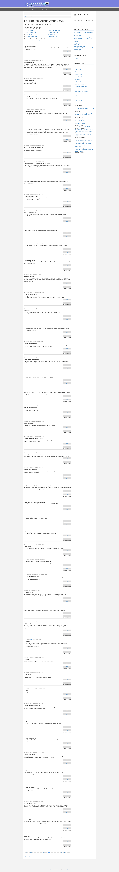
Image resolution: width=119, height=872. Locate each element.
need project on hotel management (32, 454)
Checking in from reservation (54, 32)
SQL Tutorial (78, 67)
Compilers (51, 9)
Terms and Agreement (66, 869)
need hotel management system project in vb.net (35, 244)
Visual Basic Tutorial (79, 76)
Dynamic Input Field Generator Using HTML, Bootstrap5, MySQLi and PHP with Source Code (84, 145)
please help (27, 836)
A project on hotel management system (33, 147)
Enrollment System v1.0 (79, 35)
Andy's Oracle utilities (80, 123)
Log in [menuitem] (76, 58)
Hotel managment (28, 674)
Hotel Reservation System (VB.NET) (82, 37)
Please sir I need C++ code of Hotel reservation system (38, 561)
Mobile (58, 9)
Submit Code (77, 9)
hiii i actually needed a (29, 62)
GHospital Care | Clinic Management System (83, 32)
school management (29, 532)
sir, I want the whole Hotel (30, 803)
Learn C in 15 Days (79, 84)
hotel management (28, 310)
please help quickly (28, 423)
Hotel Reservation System (79, 34)
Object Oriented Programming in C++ (83, 86)
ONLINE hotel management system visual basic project (37, 163)
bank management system (30, 407)
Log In (83, 9)
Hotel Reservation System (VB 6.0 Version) (33, 41)
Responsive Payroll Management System (83, 50)
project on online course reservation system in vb (35, 180)
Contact (70, 9)
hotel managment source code (33, 517)
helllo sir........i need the (31, 738)
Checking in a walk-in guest (54, 30)
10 (55, 852)
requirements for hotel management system (34, 502)
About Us (64, 865)
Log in (67, 51)
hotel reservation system (30, 260)
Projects (36, 9)
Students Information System (80, 46)
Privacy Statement (52, 869)
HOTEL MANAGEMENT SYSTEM (31, 359)
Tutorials (64, 9)
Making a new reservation (31, 36)
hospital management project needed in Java (34, 376)
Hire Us (69, 865)
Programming (44, 9)
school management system (30, 212)
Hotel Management (28, 592)
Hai (25, 609)
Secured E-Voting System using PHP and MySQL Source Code (84, 119)
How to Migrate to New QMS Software (83, 126)
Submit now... (79, 26)
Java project (28, 128)
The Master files (29, 30)
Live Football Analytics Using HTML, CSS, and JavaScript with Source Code (83, 139)
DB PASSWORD (28, 546)
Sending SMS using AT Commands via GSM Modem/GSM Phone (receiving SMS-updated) (83, 40)
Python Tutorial (78, 100)
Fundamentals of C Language (81, 91)
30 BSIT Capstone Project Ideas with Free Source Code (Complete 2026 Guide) (84, 130)
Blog (32, 9)
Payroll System (77, 44)
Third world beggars (29, 276)
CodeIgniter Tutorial (79, 72)
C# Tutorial (77, 79)
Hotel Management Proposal (30, 196)
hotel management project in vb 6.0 (34, 111)
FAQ (57, 865)
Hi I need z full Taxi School (30, 46)
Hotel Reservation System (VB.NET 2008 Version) (35, 43)
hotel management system (30, 343)
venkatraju (31, 639)
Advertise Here (51, 865)
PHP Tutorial (78, 69)
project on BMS (27, 820)
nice (27, 690)
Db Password (27, 659)
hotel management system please (32, 705)
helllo (27, 327)
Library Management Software (80, 43)
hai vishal (28, 641)
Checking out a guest (52, 36)
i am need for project (30, 787)
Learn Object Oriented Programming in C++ (83, 94)
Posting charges (51, 34)
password (26, 229)
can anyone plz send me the (30, 469)
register (67, 54)
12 (61, 852)
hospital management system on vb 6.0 (33, 438)
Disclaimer (58, 869)
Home (27, 9)
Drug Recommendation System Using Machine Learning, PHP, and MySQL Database (83, 114)
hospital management (29, 80)
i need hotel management (30, 96)
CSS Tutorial (78, 81)
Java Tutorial (78, 98)
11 (58, 852)
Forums (60, 865)
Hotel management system (30, 722)
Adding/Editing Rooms (31, 32)
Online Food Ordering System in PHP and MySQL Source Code (84, 109)
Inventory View (29, 34)
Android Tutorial (78, 74)
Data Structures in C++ (80, 89)
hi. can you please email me (30, 294)
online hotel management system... (32, 391)
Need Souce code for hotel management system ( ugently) (37, 486)
